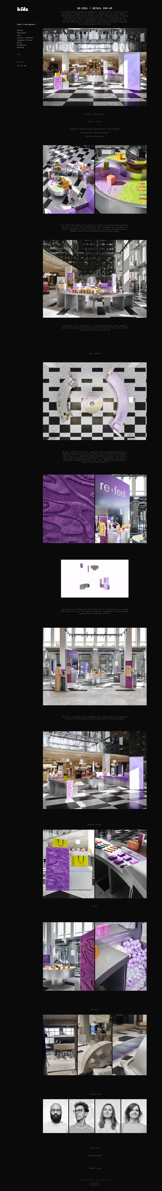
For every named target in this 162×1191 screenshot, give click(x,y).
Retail (19, 42)
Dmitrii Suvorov (97, 136)
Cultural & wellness (25, 38)
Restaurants (21, 33)
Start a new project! (26, 24)
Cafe (18, 35)
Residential (21, 45)
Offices (20, 30)
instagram (98, 1155)
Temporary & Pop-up (24, 40)
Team (18, 54)
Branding (20, 47)
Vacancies (21, 62)
